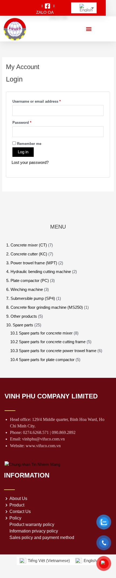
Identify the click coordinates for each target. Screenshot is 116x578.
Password (29, 122)
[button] (88, 28)
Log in (23, 152)
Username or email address (44, 100)
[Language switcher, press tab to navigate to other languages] (84, 8)
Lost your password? (30, 162)
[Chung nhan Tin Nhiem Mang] (32, 464)
